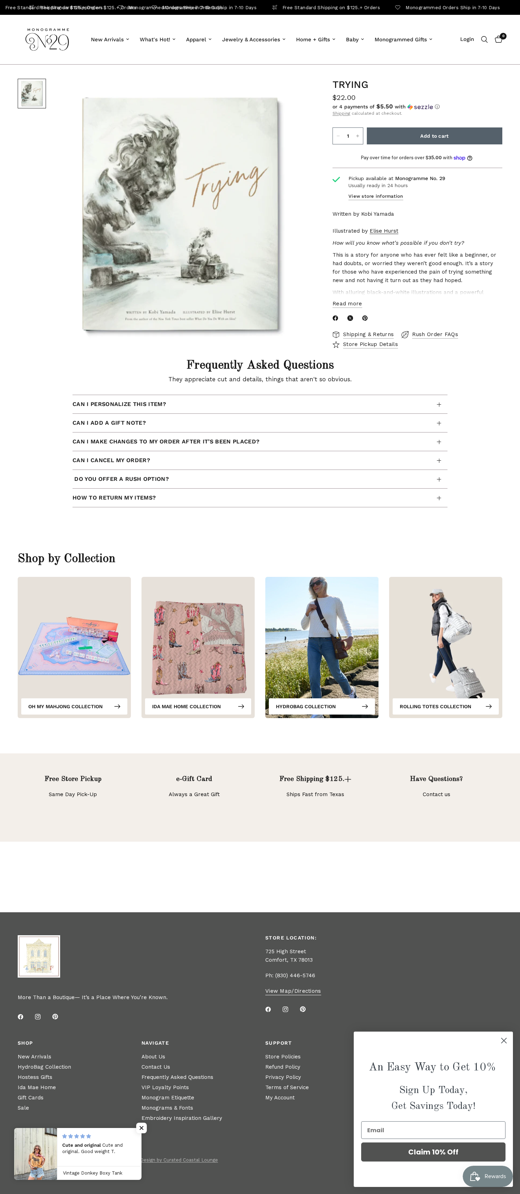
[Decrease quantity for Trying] (338, 136)
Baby (352, 39)
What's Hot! (155, 39)
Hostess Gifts (35, 1077)
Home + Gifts (313, 39)
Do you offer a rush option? (121, 479)
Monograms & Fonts (167, 1108)
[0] (496, 39)
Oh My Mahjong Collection (65, 706)
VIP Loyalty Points (165, 1087)
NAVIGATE (155, 1042)
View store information (375, 196)
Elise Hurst (384, 231)
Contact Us (155, 1067)
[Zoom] (296, 93)
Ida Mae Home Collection (186, 706)
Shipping (341, 113)
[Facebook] (337, 318)
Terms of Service (287, 1087)
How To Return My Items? (114, 497)
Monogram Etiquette (167, 1097)
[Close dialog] (504, 1040)
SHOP (25, 1042)
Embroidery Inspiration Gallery (181, 1118)
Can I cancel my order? (111, 460)
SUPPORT (278, 1042)
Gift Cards (31, 1097)
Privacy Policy (283, 1077)
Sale (23, 1108)
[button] (417, 106)
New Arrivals (107, 39)
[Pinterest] (366, 318)
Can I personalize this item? (119, 404)
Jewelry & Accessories (251, 39)
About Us (153, 1056)
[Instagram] (43, 1017)
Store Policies (283, 1056)
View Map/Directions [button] (293, 991)
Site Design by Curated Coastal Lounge (173, 1160)
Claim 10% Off (433, 1152)
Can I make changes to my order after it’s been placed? (166, 441)
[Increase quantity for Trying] (357, 136)
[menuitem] (110, 39)
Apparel (196, 39)
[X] (351, 318)
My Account (280, 1097)
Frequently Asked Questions (177, 1077)
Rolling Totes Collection (435, 706)
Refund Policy (282, 1067)
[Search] (484, 39)
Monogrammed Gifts (401, 39)
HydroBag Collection (306, 706)
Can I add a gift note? (109, 422)
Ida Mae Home (37, 1087)
